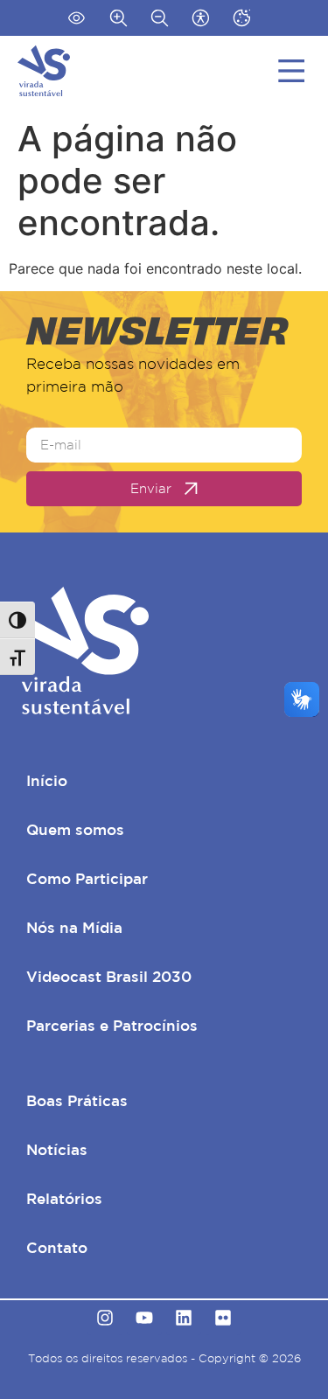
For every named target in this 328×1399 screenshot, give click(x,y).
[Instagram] (104, 1317)
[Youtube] (144, 1317)
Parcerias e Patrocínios (112, 1025)
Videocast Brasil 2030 (109, 976)
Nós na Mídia (74, 927)
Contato (56, 1247)
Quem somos (75, 829)
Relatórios (64, 1198)
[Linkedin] (183, 1317)
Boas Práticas (77, 1100)
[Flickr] (223, 1317)
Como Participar (87, 878)
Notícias (56, 1149)
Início (46, 780)
